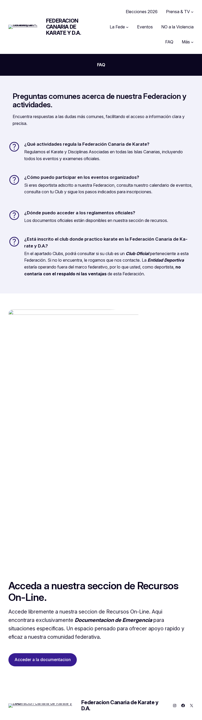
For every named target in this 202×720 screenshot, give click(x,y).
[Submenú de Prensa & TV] (192, 12)
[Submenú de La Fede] (127, 27)
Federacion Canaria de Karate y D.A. (63, 27)
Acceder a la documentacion (42, 659)
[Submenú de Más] (192, 42)
